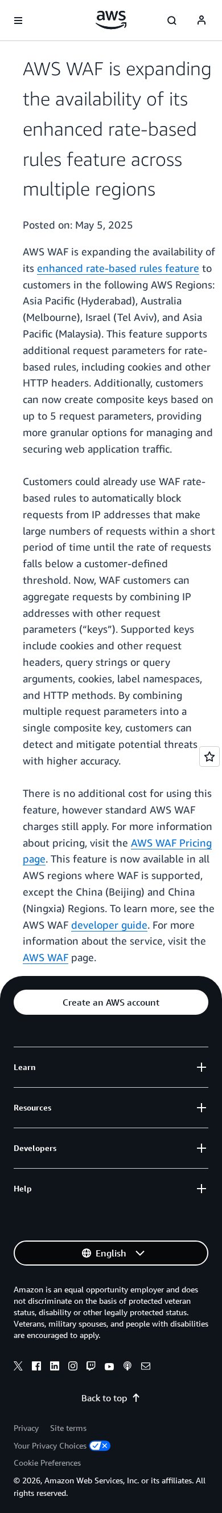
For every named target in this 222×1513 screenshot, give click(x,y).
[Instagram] (72, 1367)
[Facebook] (36, 1367)
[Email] (145, 1367)
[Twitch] (91, 1367)
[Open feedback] (209, 756)
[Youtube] (109, 1367)
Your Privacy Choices (50, 1445)
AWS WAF (45, 957)
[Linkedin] (54, 1367)
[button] (111, 1002)
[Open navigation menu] (18, 20)
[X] (18, 1367)
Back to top (104, 1398)
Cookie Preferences (47, 1462)
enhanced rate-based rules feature (118, 268)
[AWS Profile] (201, 20)
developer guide (109, 924)
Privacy (26, 1428)
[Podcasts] (127, 1367)
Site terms (68, 1428)
